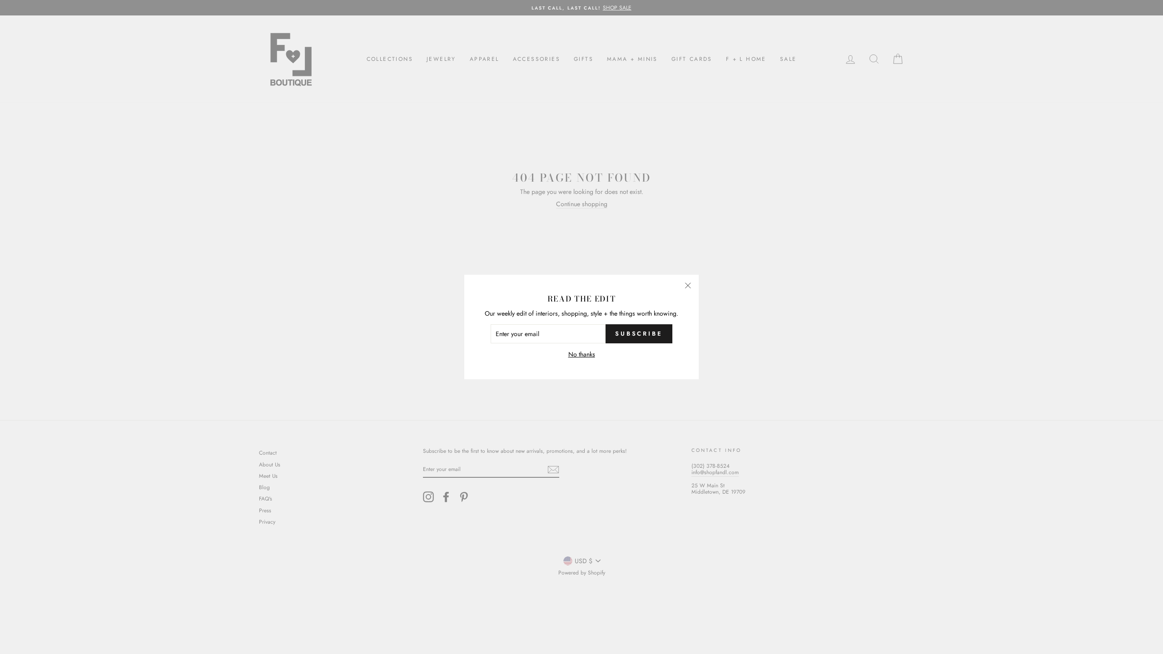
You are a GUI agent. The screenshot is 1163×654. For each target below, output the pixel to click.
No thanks (581, 354)
